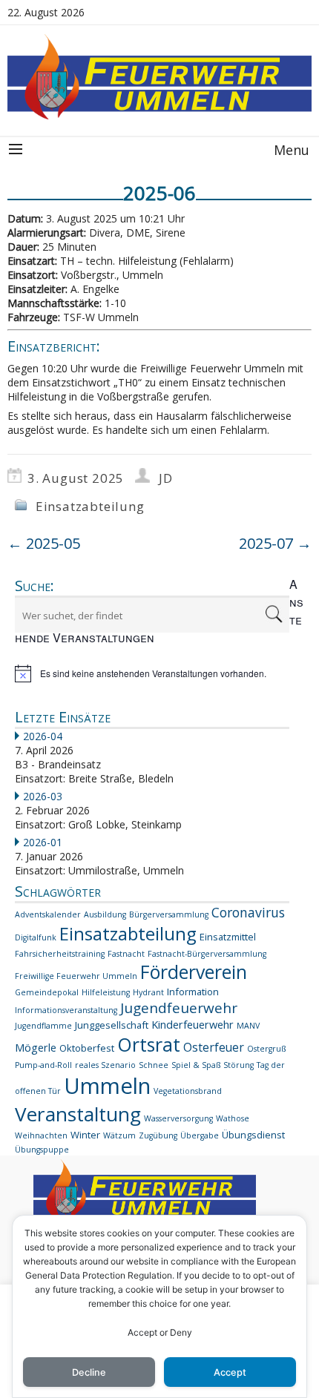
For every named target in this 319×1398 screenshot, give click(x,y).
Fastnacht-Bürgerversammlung (207, 954)
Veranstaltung (78, 1114)
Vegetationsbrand (188, 1091)
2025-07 (275, 543)
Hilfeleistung (106, 992)
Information (193, 991)
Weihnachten (41, 1135)
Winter (85, 1134)
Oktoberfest (86, 1048)
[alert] (159, 673)
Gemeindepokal (47, 992)
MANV (248, 1026)
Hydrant (148, 992)
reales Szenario (105, 1065)
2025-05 (43, 543)
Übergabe (199, 1135)
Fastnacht (126, 954)
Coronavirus (248, 912)
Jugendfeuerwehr (178, 1008)
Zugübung (158, 1135)
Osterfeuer (213, 1047)
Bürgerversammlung (168, 914)
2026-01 (42, 842)
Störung (238, 1065)
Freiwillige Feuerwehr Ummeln (76, 976)
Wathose (232, 1118)
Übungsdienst (253, 1134)
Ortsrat (148, 1044)
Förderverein (193, 972)
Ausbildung (105, 914)
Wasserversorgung (178, 1118)
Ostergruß (266, 1048)
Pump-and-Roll (43, 1065)
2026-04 (42, 736)
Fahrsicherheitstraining (60, 954)
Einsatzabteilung (90, 506)
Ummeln (107, 1086)
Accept (230, 1372)
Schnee (153, 1065)
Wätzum (119, 1135)
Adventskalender (48, 914)
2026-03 (42, 796)
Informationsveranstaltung (66, 1010)
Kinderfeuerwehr (192, 1025)
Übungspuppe (42, 1149)
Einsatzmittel (228, 936)
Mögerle (35, 1048)
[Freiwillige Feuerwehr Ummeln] (159, 76)
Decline (89, 1372)
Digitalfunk (35, 937)
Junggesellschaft (111, 1025)
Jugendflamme (43, 1026)
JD (166, 478)
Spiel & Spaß (195, 1065)
